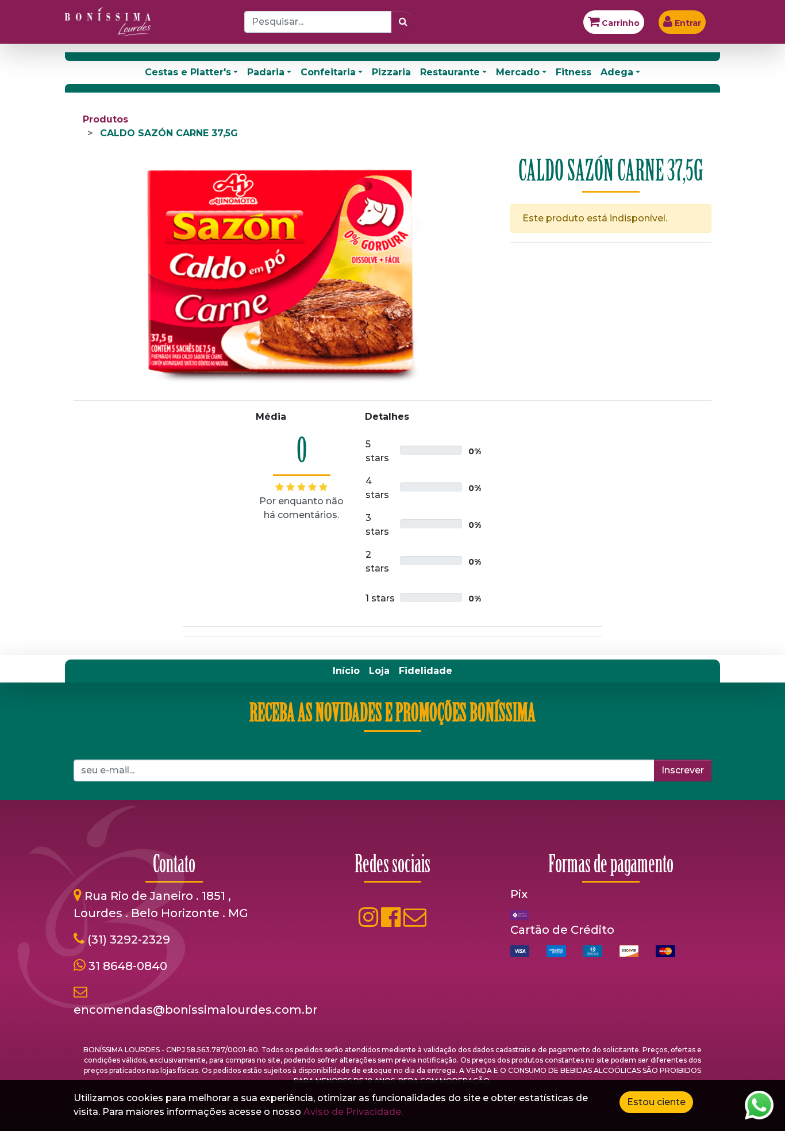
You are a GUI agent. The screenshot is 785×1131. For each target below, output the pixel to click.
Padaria (265, 72)
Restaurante (450, 72)
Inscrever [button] (682, 770)
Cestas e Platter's (188, 72)
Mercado (518, 72)
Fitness (573, 72)
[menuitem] (346, 671)
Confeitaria (328, 72)
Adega (617, 72)
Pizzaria (391, 72)
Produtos (105, 119)
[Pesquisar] (403, 22)
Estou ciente (656, 1102)
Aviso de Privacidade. (353, 1111)
